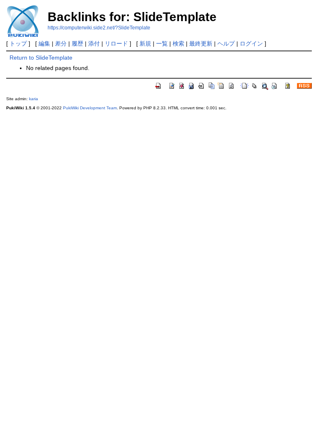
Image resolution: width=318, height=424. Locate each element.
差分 (61, 43)
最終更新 (200, 43)
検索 (178, 43)
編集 (44, 43)
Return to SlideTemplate (41, 57)
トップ (18, 43)
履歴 (77, 43)
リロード (116, 43)
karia (33, 98)
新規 (145, 43)
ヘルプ (226, 43)
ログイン (251, 43)
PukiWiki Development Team (90, 108)
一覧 (162, 43)
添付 (94, 43)
